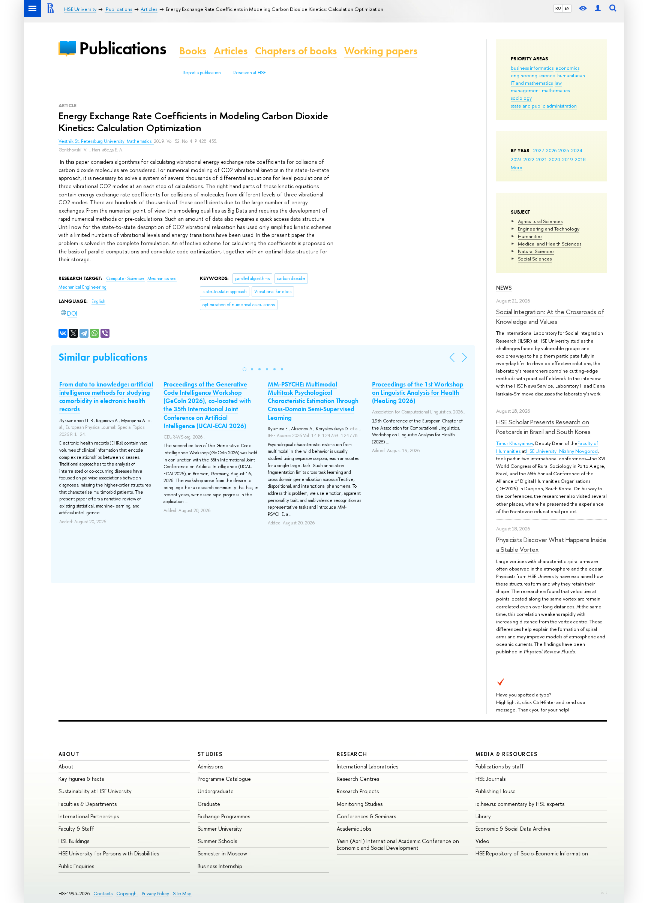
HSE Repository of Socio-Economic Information (532, 853)
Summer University (220, 828)
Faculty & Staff (76, 828)
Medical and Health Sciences (549, 243)
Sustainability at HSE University (95, 791)
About (69, 754)
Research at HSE (249, 73)
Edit (603, 892)
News (504, 288)
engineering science (533, 75)
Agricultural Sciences (540, 221)
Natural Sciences (536, 251)
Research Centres (358, 778)
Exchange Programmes (224, 816)
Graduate (209, 803)
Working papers (380, 50)
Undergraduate (216, 791)
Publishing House (496, 791)
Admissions (210, 766)
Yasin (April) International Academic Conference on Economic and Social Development (398, 844)
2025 (563, 150)
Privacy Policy (155, 893)
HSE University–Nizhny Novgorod (562, 451)
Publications (122, 48)
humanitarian (571, 75)
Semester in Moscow (222, 853)
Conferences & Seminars (366, 816)
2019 (567, 159)
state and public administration (544, 105)
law (558, 82)
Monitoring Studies (359, 803)
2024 (576, 150)
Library (483, 816)
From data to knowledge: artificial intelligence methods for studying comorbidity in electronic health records (106, 396)
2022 (529, 159)
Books (192, 50)
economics (567, 67)
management (525, 90)
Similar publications (102, 357)
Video (482, 841)
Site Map (182, 893)
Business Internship (220, 866)
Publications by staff (500, 766)
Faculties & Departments (87, 803)
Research (352, 754)
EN (567, 8)
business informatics (532, 67)
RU (558, 8)
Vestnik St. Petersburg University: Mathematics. (106, 141)
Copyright (127, 893)
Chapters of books (296, 50)
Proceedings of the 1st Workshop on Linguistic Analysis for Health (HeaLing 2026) (418, 392)
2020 (554, 159)
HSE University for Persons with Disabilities (108, 853)
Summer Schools (217, 841)
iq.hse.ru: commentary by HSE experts (520, 803)
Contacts (102, 893)
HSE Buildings (73, 841)
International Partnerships (88, 816)
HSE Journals (491, 778)
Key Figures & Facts (81, 778)
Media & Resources (506, 754)
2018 (580, 159)
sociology (521, 97)
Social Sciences (535, 258)
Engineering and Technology (548, 228)
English (98, 301)
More (516, 167)
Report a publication (202, 73)
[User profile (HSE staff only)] (597, 8)
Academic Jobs (354, 828)
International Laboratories (367, 766)
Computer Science (125, 279)
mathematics (556, 90)
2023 (516, 159)
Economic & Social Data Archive (513, 828)
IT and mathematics (532, 82)
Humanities (530, 236)
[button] (244, 369)
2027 (538, 150)
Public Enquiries (76, 866)
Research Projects (358, 791)
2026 (551, 150)
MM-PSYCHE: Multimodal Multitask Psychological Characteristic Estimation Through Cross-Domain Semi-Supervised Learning (313, 400)
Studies (210, 754)
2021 (541, 159)
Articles (231, 50)
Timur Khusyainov (514, 443)
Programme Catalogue (224, 778)
